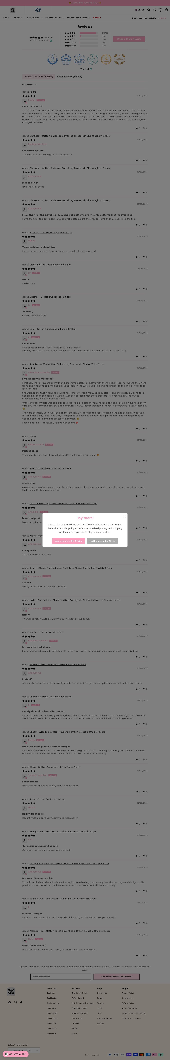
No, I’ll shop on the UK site (102, 541)
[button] (16, 1054)
